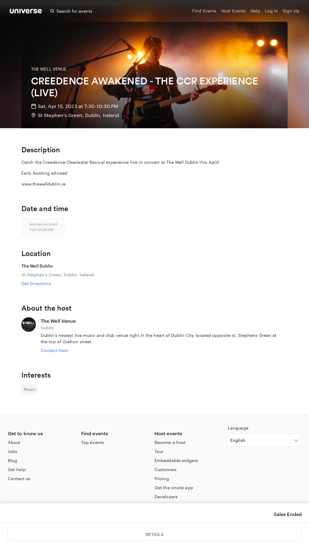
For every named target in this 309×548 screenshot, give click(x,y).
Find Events (204, 10)
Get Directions (36, 283)
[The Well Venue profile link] (28, 335)
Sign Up (291, 10)
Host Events (233, 10)
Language (238, 427)
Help (255, 10)
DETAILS (154, 534)
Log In (271, 10)
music (30, 389)
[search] (52, 11)
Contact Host (54, 350)
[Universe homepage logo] (26, 11)
